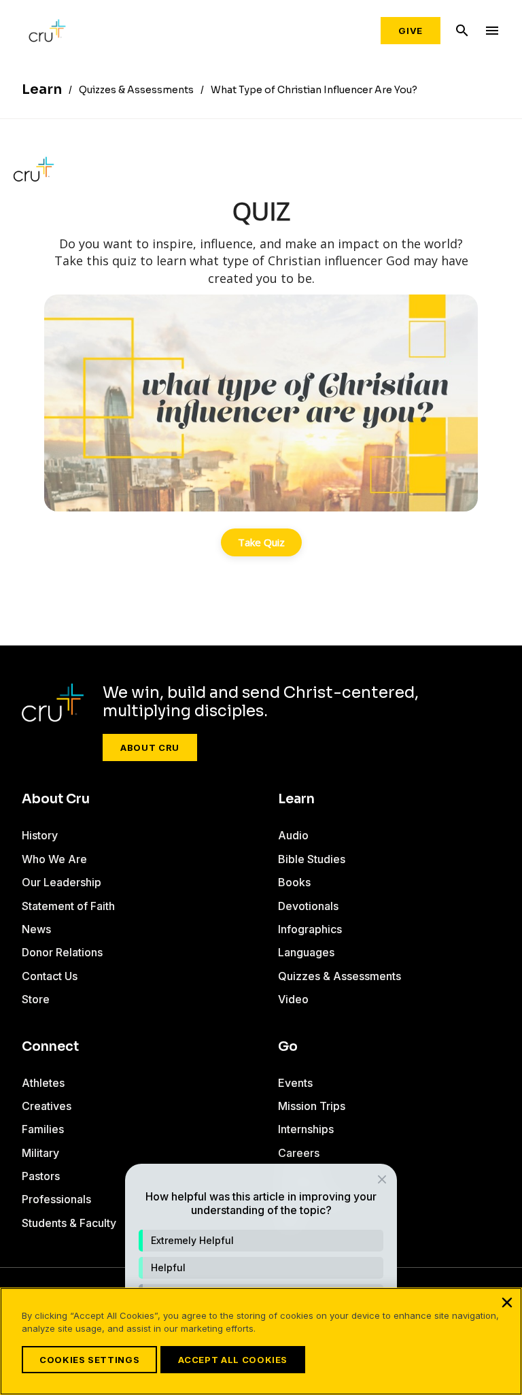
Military (40, 1153)
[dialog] (261, 1272)
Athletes (43, 1083)
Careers (298, 1153)
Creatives (46, 1106)
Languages (306, 952)
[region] (261, 1341)
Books (294, 882)
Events (295, 1083)
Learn (296, 799)
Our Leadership (61, 882)
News (36, 929)
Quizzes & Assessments (339, 976)
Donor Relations (62, 952)
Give (410, 30)
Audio (293, 835)
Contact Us (49, 976)
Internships (306, 1129)
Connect (50, 1047)
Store (36, 999)
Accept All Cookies (233, 1359)
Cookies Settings (89, 1359)
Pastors (41, 1176)
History (40, 835)
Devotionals (308, 906)
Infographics (310, 929)
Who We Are (54, 859)
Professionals (56, 1199)
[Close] (507, 1302)
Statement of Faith (68, 906)
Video (293, 999)
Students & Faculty (69, 1223)
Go (288, 1047)
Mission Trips (311, 1106)
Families (43, 1129)
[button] (261, 1240)
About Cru (149, 747)
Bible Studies (311, 859)
